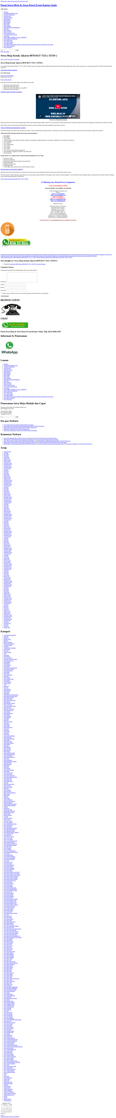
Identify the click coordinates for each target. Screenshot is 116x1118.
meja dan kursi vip (8, 710)
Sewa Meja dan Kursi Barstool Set (12, 929)
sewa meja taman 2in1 (9, 981)
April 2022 (6, 525)
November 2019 (8, 565)
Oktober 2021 (7, 534)
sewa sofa (6, 1011)
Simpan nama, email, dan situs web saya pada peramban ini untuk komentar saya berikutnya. (26, 293)
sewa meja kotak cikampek (96, 254)
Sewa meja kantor (8, 943)
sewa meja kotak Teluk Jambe (89, 256)
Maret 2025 (7, 475)
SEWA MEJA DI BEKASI (10, 39)
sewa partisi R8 (7, 997)
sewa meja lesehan (8, 953)
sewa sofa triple (8, 1029)
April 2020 (6, 558)
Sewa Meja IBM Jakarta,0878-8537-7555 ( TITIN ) (19, 257)
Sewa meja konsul (8, 41)
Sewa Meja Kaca (8, 40)
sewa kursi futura (8, 870)
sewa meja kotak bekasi (72, 254)
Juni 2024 (6, 488)
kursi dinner (7, 663)
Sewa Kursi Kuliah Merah (10, 889)
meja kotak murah (24, 254)
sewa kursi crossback (9, 868)
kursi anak (6, 655)
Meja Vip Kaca (7, 30)
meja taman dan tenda (9, 775)
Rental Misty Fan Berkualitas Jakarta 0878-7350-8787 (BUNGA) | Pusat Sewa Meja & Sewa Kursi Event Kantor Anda (33, 444)
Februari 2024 (7, 494)
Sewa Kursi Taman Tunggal (11, 899)
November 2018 (8, 582)
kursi (5, 653)
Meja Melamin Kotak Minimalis (12, 27)
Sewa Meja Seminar (9, 973)
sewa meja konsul (8, 946)
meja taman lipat (8, 778)
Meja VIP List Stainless (9, 792)
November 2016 (8, 616)
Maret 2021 (7, 543)
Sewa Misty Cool (8, 984)
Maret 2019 (7, 576)
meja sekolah (7, 768)
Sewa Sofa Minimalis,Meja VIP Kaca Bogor (15, 438)
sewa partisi (7, 992)
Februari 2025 (7, 477)
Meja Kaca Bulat (8, 721)
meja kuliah (7, 740)
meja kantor (7, 726)
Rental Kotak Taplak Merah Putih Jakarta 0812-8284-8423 (18, 439)
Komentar (4, 281)
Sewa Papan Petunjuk (9, 991)
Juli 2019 (6, 570)
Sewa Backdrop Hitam (9, 829)
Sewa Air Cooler (8, 821)
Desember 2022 (8, 514)
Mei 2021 (6, 541)
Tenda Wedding (8, 1090)
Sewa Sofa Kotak (8, 1015)
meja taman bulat (8, 774)
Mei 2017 (6, 607)
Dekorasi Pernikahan (9, 643)
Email (2, 287)
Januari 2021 (7, 546)
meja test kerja (7, 785)
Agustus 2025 (7, 468)
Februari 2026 (7, 460)
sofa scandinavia (8, 1078)
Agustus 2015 (7, 623)
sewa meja (6, 914)
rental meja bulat (8, 809)
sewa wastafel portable (9, 1072)
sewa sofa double (8, 1014)
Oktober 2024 (7, 482)
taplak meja (6, 1080)
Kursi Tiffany (7, 677)
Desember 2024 (8, 480)
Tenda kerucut (7, 1086)
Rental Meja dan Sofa (9, 33)
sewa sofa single (8, 1025)
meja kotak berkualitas (14, 254)
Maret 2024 (7, 492)
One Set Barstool (8, 799)
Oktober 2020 (7, 551)
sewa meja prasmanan (9, 964)
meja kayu (6, 728)
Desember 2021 (8, 531)
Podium (6, 807)
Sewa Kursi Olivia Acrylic (10, 890)
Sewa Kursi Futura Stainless (11, 877)
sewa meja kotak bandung (60, 254)
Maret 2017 (7, 610)
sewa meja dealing (8, 938)
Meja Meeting (7, 747)
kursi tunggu (7, 680)
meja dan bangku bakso (10, 706)
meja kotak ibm (7, 737)
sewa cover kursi (8, 838)
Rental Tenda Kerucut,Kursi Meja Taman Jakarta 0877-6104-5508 (20, 442)
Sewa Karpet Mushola (9, 856)
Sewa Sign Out (7, 1009)
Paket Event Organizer (9, 801)
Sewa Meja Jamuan (8, 941)
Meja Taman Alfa (8, 772)
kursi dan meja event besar (10, 659)
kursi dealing (7, 662)
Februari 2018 (7, 595)
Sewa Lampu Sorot (8, 909)
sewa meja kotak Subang (62, 256)
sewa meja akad (8, 916)
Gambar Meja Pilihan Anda (10, 13)
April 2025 (6, 474)
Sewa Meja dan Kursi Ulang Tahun (12, 937)
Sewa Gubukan (8, 849)
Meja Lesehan (7, 26)
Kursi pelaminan (8, 675)
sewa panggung (8, 985)
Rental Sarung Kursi (9, 812)
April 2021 (6, 542)
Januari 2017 (7, 613)
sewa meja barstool (8, 919)
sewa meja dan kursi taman (10, 934)
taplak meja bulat (8, 1082)
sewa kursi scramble (9, 893)
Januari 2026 (7, 461)
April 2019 (6, 575)
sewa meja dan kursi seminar (11, 933)
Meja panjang (7, 750)
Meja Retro (6, 765)
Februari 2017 (7, 612)
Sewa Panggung (8, 47)
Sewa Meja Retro (8, 968)
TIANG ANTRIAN (9, 1092)
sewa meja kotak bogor (84, 254)
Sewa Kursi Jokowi (9, 883)
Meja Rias (6, 29)
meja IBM (6, 719)
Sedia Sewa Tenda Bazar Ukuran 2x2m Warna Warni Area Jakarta (20, 430)
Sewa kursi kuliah (8, 886)
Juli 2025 (6, 470)
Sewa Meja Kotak (8, 43)
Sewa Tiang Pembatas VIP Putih (12, 1062)
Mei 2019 (6, 573)
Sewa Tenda (7, 1034)
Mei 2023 (6, 507)
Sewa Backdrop (8, 826)
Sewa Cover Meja (8, 839)
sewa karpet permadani (9, 858)
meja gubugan (7, 716)
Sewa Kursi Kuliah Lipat (10, 887)
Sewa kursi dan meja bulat (10, 34)
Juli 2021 (6, 538)
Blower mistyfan (8, 642)
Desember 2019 (8, 563)
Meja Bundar (7, 20)
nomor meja (7, 798)
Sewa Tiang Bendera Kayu (10, 1060)
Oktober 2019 (7, 566)
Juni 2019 (6, 572)
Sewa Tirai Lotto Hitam (10, 1069)
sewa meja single (8, 974)
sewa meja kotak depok (10, 256)
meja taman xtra (8, 780)
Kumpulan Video (8, 17)
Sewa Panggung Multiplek (10, 988)
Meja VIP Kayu (8, 31)
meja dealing (7, 711)
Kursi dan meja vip (8, 660)
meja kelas (6, 730)
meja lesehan (7, 744)
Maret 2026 (7, 458)
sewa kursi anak (8, 863)
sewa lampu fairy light (9, 906)
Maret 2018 (7, 593)
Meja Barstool (7, 19)
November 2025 (8, 464)
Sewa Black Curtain (9, 836)
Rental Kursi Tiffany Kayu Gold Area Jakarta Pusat (16, 429)
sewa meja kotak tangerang (75, 256)
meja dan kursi (7, 707)
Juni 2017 (6, 606)
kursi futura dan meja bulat (10, 667)
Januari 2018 (7, 596)
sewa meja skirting (8, 975)
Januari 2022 (7, 529)
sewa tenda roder (8, 1052)
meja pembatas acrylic (9, 753)
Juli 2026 (6, 453)
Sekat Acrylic (7, 819)
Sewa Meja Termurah (9, 46)
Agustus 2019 (7, 569)
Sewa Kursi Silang (8, 894)
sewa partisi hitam (8, 994)
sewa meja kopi (8, 947)
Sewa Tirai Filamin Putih (10, 1066)
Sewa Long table (8, 912)
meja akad (6, 686)
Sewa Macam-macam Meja (10, 913)
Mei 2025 (6, 473)
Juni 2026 (6, 454)
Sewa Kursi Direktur (9, 869)
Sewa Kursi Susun (8, 897)
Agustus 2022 (7, 519)
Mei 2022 (6, 524)
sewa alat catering (8, 822)
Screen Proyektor (8, 818)
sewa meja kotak (49, 254)
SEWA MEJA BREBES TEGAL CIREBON (15, 37)
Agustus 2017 (7, 603)
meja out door (7, 748)
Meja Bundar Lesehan (9, 703)
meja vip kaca (7, 789)
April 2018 (6, 592)
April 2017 (6, 609)
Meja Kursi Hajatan (9, 743)
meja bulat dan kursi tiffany (10, 696)
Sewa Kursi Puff (8, 892)
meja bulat (6, 693)
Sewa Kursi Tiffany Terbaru (11, 904)
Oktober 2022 (7, 517)
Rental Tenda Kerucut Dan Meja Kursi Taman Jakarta (53, 442)
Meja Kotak (7, 24)
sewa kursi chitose (8, 866)
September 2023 (8, 501)
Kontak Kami (7, 16)
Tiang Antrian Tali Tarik (10, 1093)
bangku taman (7, 639)
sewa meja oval (7, 960)
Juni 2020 (6, 556)
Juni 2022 (6, 522)
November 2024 (8, 481)
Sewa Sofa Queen (8, 1024)
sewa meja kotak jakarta (22, 256)
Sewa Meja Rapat (8, 965)
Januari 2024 (7, 495)
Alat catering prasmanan (10, 635)
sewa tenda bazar (8, 1035)
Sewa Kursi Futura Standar (10, 879)
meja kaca (6, 720)
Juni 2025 (6, 471)
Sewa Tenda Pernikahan (10, 1049)
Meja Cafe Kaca (8, 704)
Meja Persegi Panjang (9, 757)
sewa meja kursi (8, 950)
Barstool (6, 641)
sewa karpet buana (8, 855)
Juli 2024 (6, 487)
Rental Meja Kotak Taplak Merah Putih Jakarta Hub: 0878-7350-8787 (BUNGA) (24, 426)
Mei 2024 (6, 490)
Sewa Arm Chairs (8, 825)
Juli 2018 (6, 587)
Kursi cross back (8, 658)
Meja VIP (6, 788)
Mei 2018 (6, 590)
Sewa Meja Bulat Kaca (9, 921)
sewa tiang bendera (8, 1059)
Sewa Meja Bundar (8, 923)
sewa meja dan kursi (9, 927)
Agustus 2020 (7, 553)
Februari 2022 (7, 528)
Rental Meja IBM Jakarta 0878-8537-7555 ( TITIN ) (55, 257)
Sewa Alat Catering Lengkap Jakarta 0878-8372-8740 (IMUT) (19, 441)
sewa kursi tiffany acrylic (10, 900)
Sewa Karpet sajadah (9, 859)
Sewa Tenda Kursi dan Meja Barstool (13, 1046)
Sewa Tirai (6, 1065)
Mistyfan (6, 797)
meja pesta (6, 758)
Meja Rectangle (8, 764)
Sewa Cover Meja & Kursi (10, 841)
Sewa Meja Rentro (8, 967)
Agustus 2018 (7, 586)
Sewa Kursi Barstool (9, 865)
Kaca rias (6, 650)
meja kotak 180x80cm (9, 736)
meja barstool (7, 690)
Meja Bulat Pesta (8, 699)
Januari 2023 (7, 512)
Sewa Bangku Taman (9, 831)
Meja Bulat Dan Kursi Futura (11, 694)
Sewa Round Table (8, 1001)
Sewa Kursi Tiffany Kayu (10, 903)
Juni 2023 (6, 505)
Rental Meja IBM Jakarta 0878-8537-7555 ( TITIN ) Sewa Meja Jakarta (28, 264)
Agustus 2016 (7, 620)
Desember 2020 (8, 548)
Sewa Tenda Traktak (9, 1055)
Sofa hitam (6, 1076)
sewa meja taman (8, 980)
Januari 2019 (7, 579)
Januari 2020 (7, 562)
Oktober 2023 (7, 500)
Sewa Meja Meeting (9, 954)
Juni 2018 (6, 589)
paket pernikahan (8, 802)
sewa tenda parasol (8, 1048)
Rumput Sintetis (8, 815)
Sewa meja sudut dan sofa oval (11, 978)
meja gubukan (7, 717)
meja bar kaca (7, 689)
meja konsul (7, 731)
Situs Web (3, 290)
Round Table (7, 814)
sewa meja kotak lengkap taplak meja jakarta (47, 439)
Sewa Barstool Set (8, 833)
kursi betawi (7, 656)
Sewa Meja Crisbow (9, 924)
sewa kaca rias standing (9, 851)
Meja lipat (6, 746)
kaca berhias (7, 649)
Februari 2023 (7, 511)
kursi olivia (6, 673)
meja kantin (7, 724)
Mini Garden (7, 794)
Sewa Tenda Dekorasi (9, 1038)
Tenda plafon (7, 1087)
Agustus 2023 (7, 502)
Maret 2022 (7, 526)
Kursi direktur (7, 665)
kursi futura (6, 666)
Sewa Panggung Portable (10, 990)
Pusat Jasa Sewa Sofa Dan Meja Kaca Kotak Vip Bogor (43, 438)
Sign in (5, 1073)
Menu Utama (4, 9)
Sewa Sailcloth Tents (9, 1004)
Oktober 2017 (7, 600)
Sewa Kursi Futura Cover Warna (12, 875)
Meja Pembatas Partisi (9, 754)
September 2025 (8, 467)
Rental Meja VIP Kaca (9, 811)
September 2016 (8, 619)
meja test (6, 782)
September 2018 (8, 585)
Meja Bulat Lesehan (9, 697)
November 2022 (8, 515)
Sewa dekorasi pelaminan (10, 845)
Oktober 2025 (7, 465)
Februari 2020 (7, 561)
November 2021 (8, 532)
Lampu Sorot (7, 683)
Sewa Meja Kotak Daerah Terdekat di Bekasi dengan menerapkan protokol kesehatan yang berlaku (28, 44)
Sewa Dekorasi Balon (9, 842)
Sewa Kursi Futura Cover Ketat (12, 873)
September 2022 (8, 518)
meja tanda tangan (8, 781)
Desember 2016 (8, 614)
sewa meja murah (8, 958)
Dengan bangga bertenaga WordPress (10, 1116)
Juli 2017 (6, 605)
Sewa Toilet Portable (9, 1070)
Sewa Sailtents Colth (9, 1005)
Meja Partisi (7, 751)
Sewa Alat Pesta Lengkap (10, 824)
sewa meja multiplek (9, 957)
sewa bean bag (7, 835)
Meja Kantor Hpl (8, 727)
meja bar (6, 687)
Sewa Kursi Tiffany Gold (10, 902)
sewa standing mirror (9, 1031)
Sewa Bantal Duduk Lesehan (11, 832)
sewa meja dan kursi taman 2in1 (12, 936)
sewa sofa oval (7, 1021)
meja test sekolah (8, 787)
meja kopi (6, 733)
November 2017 (8, 599)
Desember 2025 (8, 463)
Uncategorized (7, 1100)
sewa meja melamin (9, 955)
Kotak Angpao (7, 652)
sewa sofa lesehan (8, 1017)
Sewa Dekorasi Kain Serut (10, 843)
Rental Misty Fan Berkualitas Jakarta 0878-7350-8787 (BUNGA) (20, 427)
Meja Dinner (7, 714)
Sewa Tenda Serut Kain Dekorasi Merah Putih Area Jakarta (18, 424)
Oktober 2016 (7, 617)
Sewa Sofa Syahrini (9, 1028)
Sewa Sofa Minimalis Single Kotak (12, 1019)
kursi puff (6, 676)
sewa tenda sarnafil (8, 1053)
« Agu (2, 1115)
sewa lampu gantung (9, 907)
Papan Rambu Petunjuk (10, 805)
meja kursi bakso (8, 741)
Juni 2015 (6, 626)
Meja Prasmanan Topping (10, 761)
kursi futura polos (8, 670)
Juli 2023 (6, 504)
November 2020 (8, 549)
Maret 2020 (7, 559)
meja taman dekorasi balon (10, 777)
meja (2, 51)
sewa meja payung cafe (9, 961)
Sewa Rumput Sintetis (9, 1002)
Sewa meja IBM (8, 940)
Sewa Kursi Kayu (8, 885)
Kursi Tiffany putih (8, 679)
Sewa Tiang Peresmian (9, 1063)
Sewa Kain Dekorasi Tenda (11, 852)
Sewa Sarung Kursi (8, 1007)
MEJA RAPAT (7, 763)
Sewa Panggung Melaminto (11, 987)
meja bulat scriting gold (9, 700)
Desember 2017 (8, 597)
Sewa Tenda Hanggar (9, 1042)
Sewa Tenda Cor (8, 1036)
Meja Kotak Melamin (9, 738)
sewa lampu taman (8, 910)
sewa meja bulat (8, 920)
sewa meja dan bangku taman (11, 926)
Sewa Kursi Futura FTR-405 (11, 876)
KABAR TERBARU (9, 14)
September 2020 (8, 552)
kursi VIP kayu (7, 682)
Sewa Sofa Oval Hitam (9, 1022)
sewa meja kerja (8, 944)
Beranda (6, 12)
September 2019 (8, 568)
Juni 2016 (6, 622)
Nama (3, 284)
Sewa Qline (7, 999)
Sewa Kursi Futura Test (10, 880)
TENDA (6, 1085)
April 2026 (6, 457)
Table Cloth (7, 1079)
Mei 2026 (6, 456)
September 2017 (8, 602)
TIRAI (5, 1096)
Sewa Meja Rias (8, 970)
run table (6, 816)
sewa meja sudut (8, 977)
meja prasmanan (8, 760)
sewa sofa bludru (8, 1012)
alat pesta (6, 636)
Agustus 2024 (7, 485)
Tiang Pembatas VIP (9, 1095)
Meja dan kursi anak (9, 709)
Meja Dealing (7, 22)
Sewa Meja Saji (8, 971)
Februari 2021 (7, 545)
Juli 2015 (6, 624)
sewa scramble (7, 1008)
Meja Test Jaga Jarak (9, 784)
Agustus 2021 (7, 536)
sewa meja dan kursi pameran (11, 931)
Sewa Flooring (7, 848)
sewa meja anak (8, 917)
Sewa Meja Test (8, 982)
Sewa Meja (6, 36)
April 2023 (6, 508)
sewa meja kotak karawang (35, 256)
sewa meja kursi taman (9, 951)
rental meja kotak (41, 254)
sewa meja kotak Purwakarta (49, 256)
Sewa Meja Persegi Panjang (11, 963)
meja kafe (6, 723)
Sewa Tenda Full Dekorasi (10, 1041)
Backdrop (6, 638)
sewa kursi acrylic (8, 862)
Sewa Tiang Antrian (9, 1058)
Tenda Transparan (8, 1089)
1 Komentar (16, 59)
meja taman (6, 771)
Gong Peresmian (8, 645)
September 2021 (8, 535)
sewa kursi (6, 860)
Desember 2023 (8, 497)
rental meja (6, 808)
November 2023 (8, 498)
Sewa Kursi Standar (9, 896)
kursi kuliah (7, 672)
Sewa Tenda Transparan (10, 1056)
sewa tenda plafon (8, 1051)
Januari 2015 (7, 627)
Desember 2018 (8, 580)
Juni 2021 (6, 539)
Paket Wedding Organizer (10, 804)
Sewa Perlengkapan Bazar (10, 998)
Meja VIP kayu (7, 791)
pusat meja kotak (32, 254)
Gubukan (6, 646)
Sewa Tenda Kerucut (9, 1043)
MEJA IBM (7, 23)
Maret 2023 (7, 509)
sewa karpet (7, 853)
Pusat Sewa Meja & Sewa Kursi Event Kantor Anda (29, 5)
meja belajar (7, 692)
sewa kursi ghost (8, 882)
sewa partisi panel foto (9, 995)
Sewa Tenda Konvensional (10, 1045)
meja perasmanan (8, 755)
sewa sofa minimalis (9, 1018)
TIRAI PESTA (7, 1099)
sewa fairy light (7, 846)
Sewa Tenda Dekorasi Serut (11, 1039)
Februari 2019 (7, 578)
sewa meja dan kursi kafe (10, 930)
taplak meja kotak (8, 1083)
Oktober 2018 (7, 583)
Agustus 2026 (7, 451)
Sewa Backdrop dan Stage (10, 828)
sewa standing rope (8, 1032)
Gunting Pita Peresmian (10, 648)
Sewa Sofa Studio (8, 1026)
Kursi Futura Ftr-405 (9, 669)
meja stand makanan (9, 770)
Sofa (5, 1075)
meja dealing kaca (8, 713)
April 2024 (6, 491)
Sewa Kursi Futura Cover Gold (11, 872)
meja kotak (6, 51)
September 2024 (8, 484)
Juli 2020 (6, 555)
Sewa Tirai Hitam (8, 1068)
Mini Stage (6, 795)
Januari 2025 (7, 478)
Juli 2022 (6, 521)
